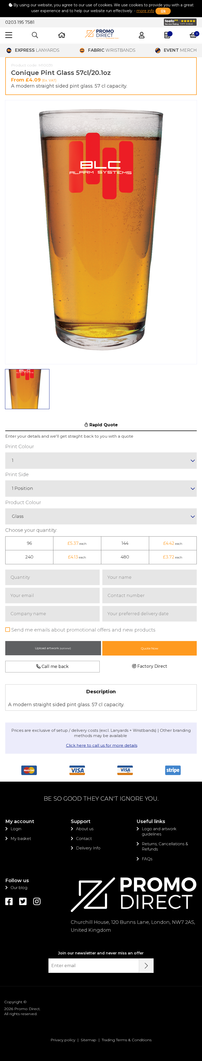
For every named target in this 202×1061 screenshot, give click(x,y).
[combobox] (101, 460)
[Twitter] (23, 901)
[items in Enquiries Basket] (167, 35)
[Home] (61, 35)
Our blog (19, 887)
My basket (21, 838)
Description (101, 692)
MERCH (180, 50)
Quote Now (149, 648)
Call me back (55, 666)
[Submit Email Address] (146, 965)
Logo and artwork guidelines (159, 831)
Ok (163, 11)
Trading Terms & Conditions (127, 1040)
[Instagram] (37, 901)
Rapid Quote (103, 424)
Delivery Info (88, 847)
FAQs (147, 858)
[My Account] (141, 35)
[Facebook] (9, 901)
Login (16, 828)
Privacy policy (62, 1040)
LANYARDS (37, 50)
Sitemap (88, 1040)
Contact (84, 838)
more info (145, 10)
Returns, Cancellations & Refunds (165, 846)
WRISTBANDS (111, 50)
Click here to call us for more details (101, 745)
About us (84, 828)
